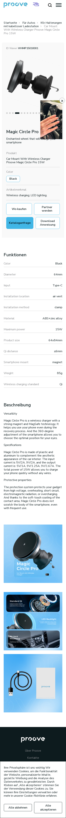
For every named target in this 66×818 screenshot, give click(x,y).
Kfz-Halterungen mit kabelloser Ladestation (33, 24)
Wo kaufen (19, 209)
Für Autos (28, 23)
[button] (7, 113)
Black (13, 179)
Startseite (10, 23)
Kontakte (33, 758)
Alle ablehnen (17, 808)
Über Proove (33, 751)
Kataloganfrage (20, 223)
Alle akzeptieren (48, 808)
